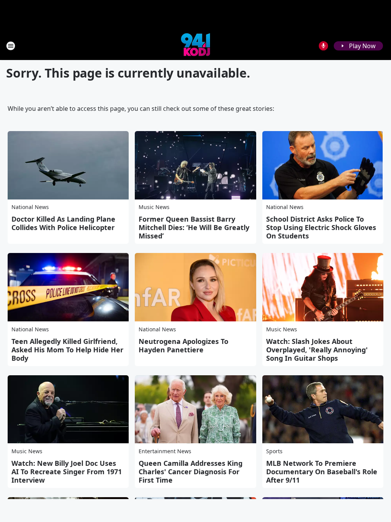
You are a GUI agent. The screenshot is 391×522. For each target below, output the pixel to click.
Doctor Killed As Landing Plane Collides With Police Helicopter (63, 223)
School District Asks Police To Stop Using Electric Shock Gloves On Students (321, 227)
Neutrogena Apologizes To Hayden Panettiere (183, 345)
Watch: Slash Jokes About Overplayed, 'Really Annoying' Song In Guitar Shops (317, 349)
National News (30, 207)
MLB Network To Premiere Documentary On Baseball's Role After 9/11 (321, 471)
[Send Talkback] (323, 45)
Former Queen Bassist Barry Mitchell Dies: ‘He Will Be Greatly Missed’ (194, 227)
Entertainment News (165, 451)
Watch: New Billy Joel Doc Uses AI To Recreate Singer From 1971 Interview (66, 471)
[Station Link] (195, 45)
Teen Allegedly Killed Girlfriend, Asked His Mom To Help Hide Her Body (67, 349)
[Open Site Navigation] (10, 45)
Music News (154, 207)
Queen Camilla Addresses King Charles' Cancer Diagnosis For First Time (190, 471)
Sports (274, 451)
